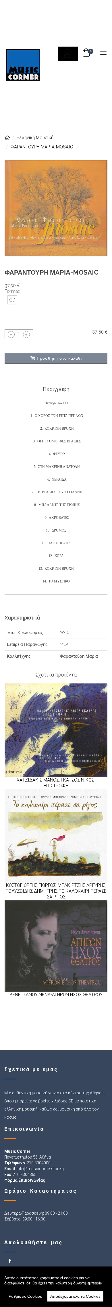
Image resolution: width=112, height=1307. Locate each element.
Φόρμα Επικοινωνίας (24, 1180)
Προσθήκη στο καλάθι (58, 358)
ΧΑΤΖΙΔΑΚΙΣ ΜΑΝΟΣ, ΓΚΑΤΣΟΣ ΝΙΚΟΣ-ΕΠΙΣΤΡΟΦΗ (56, 782)
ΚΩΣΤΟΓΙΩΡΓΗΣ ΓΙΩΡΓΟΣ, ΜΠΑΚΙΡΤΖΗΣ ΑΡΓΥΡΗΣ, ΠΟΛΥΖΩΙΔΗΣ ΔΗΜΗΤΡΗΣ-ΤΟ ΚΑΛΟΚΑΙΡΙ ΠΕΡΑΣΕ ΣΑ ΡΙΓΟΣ (56, 891)
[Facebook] (10, 1261)
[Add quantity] (26, 334)
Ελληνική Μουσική (35, 137)
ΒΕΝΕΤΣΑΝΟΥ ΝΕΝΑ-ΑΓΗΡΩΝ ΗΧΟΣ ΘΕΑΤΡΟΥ (56, 994)
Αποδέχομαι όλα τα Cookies (75, 1296)
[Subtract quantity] (11, 334)
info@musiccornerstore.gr (41, 1168)
